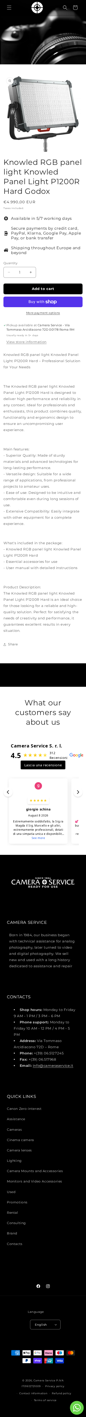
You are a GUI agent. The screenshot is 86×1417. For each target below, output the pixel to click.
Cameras (14, 1130)
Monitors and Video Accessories (34, 1181)
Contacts (14, 1244)
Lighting (14, 1161)
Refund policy (61, 1393)
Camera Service (44, 1380)
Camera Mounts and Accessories (35, 1171)
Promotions (17, 1202)
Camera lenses (19, 1150)
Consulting (16, 1223)
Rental (12, 1213)
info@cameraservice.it (53, 1065)
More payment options (43, 313)
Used (11, 1192)
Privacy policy (54, 1386)
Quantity (10, 263)
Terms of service (45, 1400)
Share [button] (13, 644)
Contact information (33, 1393)
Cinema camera (20, 1140)
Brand (12, 1233)
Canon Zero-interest (24, 1109)
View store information (26, 342)
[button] (9, 8)
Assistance (16, 1119)
